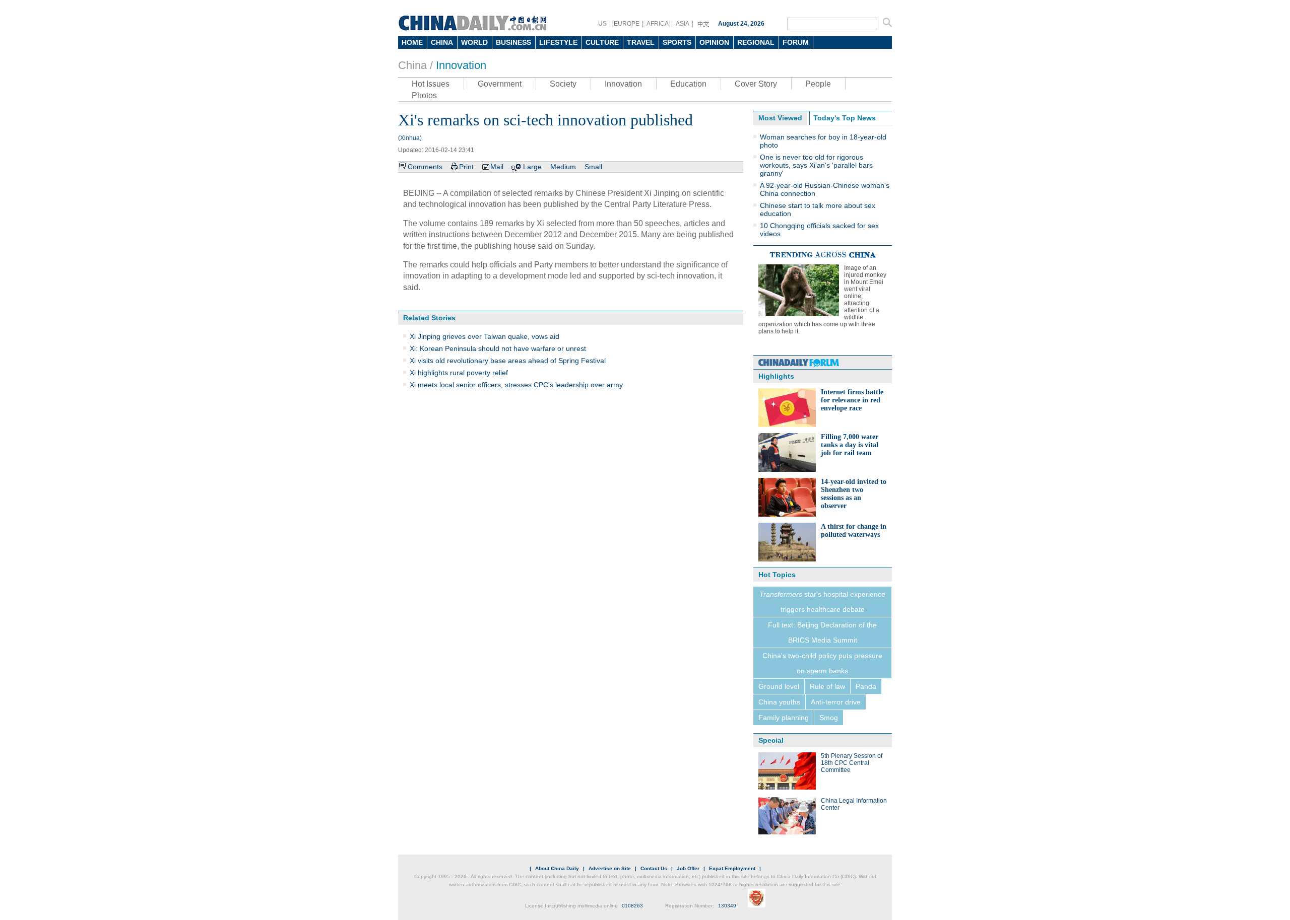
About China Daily (557, 868)
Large (532, 167)
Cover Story (756, 84)
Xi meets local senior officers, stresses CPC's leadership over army (516, 385)
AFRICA (658, 23)
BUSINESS (513, 42)
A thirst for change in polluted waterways (853, 530)
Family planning (783, 718)
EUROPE (626, 23)
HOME (412, 42)
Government (500, 84)
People (818, 84)
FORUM (796, 42)
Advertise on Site (610, 868)
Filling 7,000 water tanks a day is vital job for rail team (849, 445)
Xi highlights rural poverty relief (459, 373)
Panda (866, 686)
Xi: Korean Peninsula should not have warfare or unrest (498, 348)
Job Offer (688, 868)
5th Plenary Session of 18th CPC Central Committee (851, 762)
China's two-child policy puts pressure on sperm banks (822, 663)
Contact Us (653, 868)
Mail (496, 167)
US (602, 23)
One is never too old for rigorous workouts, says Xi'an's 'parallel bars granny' (816, 165)
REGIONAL (756, 42)
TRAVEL (641, 42)
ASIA (682, 23)
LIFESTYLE (558, 42)
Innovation (461, 65)
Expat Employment (732, 868)
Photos (424, 95)
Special (771, 740)
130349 (727, 905)
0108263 (632, 905)
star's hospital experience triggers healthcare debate (822, 601)
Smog (828, 718)
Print (466, 167)
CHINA (442, 42)
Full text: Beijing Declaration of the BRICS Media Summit (822, 632)
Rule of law (827, 686)
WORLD (474, 42)
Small (593, 167)
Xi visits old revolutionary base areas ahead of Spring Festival (508, 361)
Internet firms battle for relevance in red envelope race (852, 400)
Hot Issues (430, 84)
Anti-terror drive (836, 702)
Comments (425, 167)
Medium (563, 167)
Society (563, 84)
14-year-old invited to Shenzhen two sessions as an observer (853, 494)
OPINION (714, 42)
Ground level (778, 686)
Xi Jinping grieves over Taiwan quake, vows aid (484, 336)
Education (688, 84)
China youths (779, 702)
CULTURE (602, 42)
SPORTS (677, 42)
